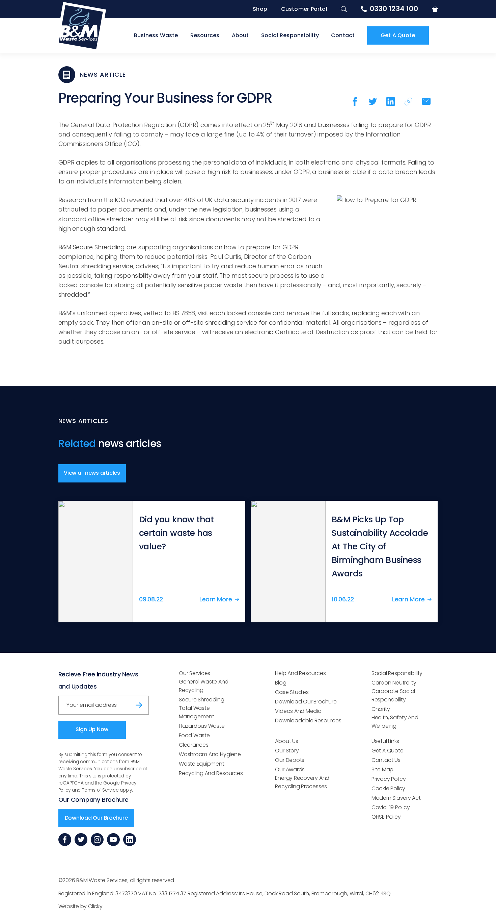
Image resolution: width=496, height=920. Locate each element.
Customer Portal (304, 9)
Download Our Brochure (96, 818)
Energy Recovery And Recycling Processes (302, 782)
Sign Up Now (92, 729)
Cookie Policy (388, 788)
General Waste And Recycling (203, 686)
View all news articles (92, 473)
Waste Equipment (201, 764)
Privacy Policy (388, 779)
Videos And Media (298, 711)
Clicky (95, 906)
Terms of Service (100, 790)
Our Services (194, 673)
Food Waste (194, 735)
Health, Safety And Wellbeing (394, 722)
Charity (380, 709)
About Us (286, 741)
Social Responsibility (290, 35)
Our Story (287, 750)
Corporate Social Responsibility (393, 695)
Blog (280, 683)
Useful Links (385, 741)
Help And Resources (300, 673)
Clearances (194, 745)
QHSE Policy (386, 817)
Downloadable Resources (308, 720)
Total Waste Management (196, 712)
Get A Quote (398, 35)
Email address (81, 702)
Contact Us (386, 760)
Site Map (382, 769)
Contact (343, 35)
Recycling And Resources (211, 773)
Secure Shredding (201, 699)
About (240, 35)
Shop (260, 9)
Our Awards (290, 769)
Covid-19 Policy (390, 807)
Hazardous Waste (202, 726)
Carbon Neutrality (393, 683)
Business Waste (156, 35)
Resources (205, 35)
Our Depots (289, 760)
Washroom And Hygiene (210, 754)
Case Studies (291, 692)
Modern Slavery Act (396, 798)
